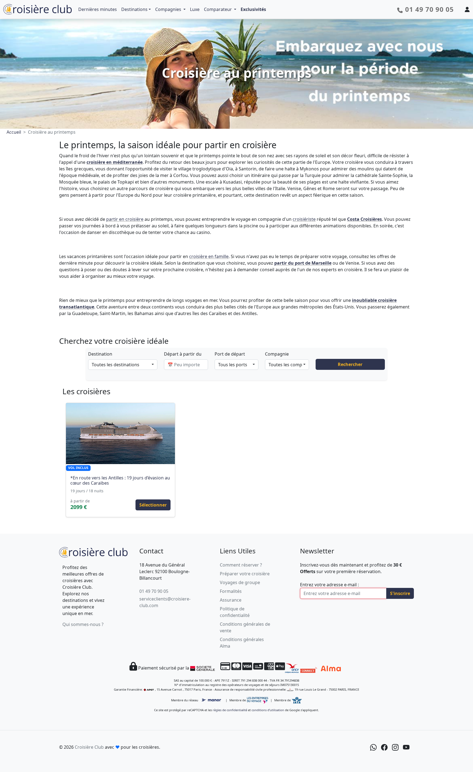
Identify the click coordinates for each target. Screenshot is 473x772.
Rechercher (350, 364)
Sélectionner (153, 505)
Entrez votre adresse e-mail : (329, 585)
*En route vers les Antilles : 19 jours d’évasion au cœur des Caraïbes (120, 480)
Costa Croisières (364, 219)
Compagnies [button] (168, 9)
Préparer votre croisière (245, 574)
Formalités (231, 591)
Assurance (230, 600)
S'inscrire (400, 593)
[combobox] (122, 364)
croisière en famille (209, 256)
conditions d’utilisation (268, 710)
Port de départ (230, 354)
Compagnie (277, 354)
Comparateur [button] (218, 9)
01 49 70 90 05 (153, 591)
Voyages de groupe (240, 582)
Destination (100, 354)
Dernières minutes (97, 9)
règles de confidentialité (230, 710)
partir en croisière (124, 219)
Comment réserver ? (241, 565)
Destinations (134, 9)
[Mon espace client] (467, 9)
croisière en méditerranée (114, 162)
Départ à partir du (182, 354)
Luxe (195, 9)
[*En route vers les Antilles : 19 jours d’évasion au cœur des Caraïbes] (120, 433)
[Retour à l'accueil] (93, 551)
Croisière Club (89, 747)
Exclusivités (253, 9)
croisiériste (304, 219)
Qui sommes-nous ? (82, 624)
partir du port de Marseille (302, 263)
